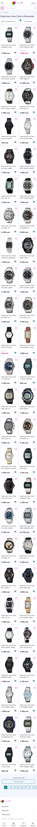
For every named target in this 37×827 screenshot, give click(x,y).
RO (32, 3)
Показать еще (18, 782)
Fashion (5, 12)
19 (35, 787)
